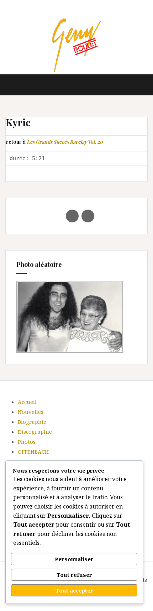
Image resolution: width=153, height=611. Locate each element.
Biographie (32, 421)
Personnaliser (74, 559)
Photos (27, 441)
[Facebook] (72, 216)
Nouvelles (30, 411)
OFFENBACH (33, 451)
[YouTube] (87, 216)
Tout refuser (74, 574)
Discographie (35, 431)
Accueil (27, 401)
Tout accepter (74, 590)
